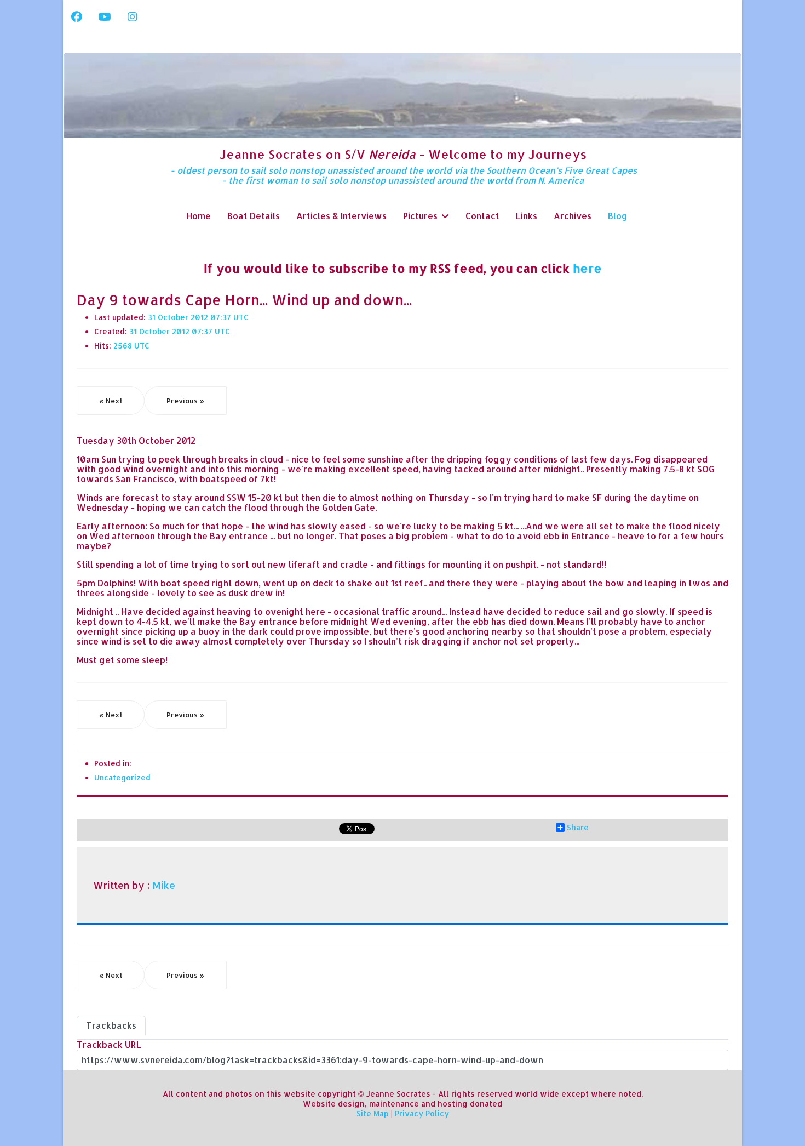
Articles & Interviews (341, 215)
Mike (163, 885)
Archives (572, 215)
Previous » (185, 400)
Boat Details (253, 215)
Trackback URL (109, 1044)
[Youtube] (105, 16)
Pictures (420, 215)
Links (526, 215)
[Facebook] (76, 16)
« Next (110, 400)
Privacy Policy (422, 1113)
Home (198, 215)
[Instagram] (132, 16)
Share (578, 827)
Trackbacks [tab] (111, 1025)
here (587, 268)
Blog (618, 215)
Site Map (373, 1113)
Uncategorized (122, 777)
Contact (482, 215)
